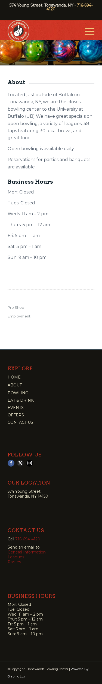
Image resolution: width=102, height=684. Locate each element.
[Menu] (86, 31)
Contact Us (20, 422)
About (15, 385)
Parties (14, 561)
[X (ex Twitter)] (20, 463)
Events (16, 407)
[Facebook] (11, 463)
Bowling (18, 393)
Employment (19, 316)
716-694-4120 (27, 539)
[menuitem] (86, 31)
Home (14, 377)
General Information (27, 552)
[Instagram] (29, 463)
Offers (16, 415)
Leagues (16, 557)
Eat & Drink (21, 400)
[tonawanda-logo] (42, 31)
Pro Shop (16, 307)
